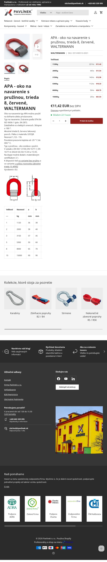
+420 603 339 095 (95, 3)
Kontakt (7, 380)
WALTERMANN (58, 53)
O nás (6, 486)
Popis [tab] (6, 78)
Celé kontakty (10, 414)
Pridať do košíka (86, 121)
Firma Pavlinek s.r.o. (13, 385)
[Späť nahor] (53, 553)
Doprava (54, 110)
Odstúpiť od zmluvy (67, 387)
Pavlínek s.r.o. (49, 538)
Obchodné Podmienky (13, 399)
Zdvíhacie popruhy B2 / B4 (41, 314)
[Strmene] (66, 298)
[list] (23, 46)
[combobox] (63, 12)
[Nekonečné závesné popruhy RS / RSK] (92, 298)
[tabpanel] (23, 171)
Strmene (66, 313)
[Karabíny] (15, 298)
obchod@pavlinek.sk (74, 3)
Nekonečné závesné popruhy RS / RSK (92, 316)
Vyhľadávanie (10, 389)
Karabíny (15, 313)
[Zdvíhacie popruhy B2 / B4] (40, 298)
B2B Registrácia (11, 394)
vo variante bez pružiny (28, 160)
